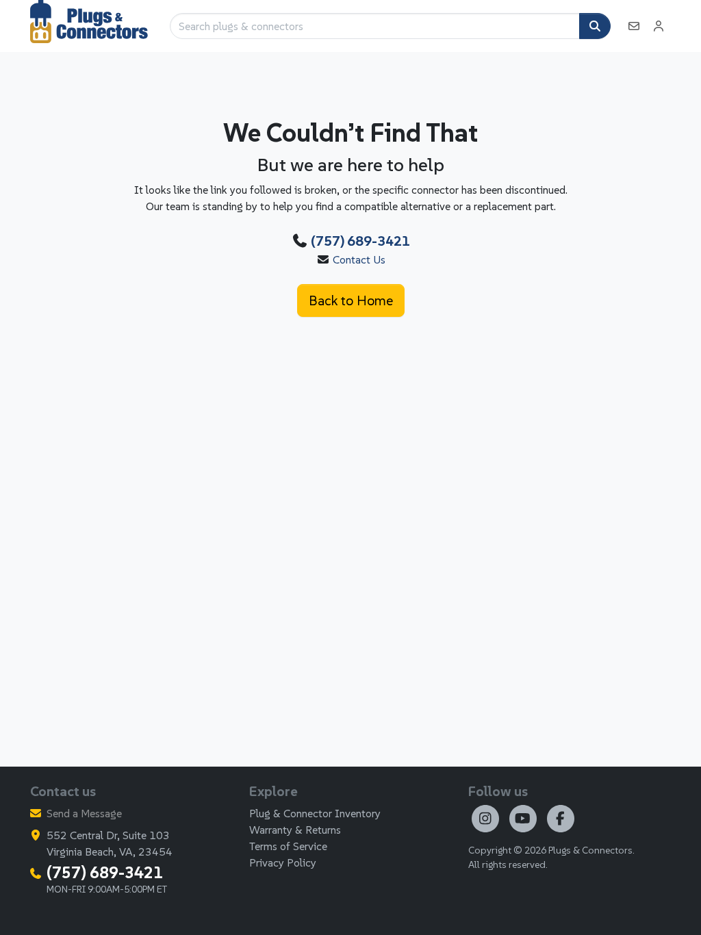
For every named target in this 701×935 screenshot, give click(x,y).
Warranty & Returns (295, 829)
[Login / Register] (658, 26)
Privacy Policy (282, 862)
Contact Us (359, 259)
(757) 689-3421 (360, 241)
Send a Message (84, 813)
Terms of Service (288, 846)
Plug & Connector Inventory (315, 813)
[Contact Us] (634, 26)
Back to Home (351, 300)
